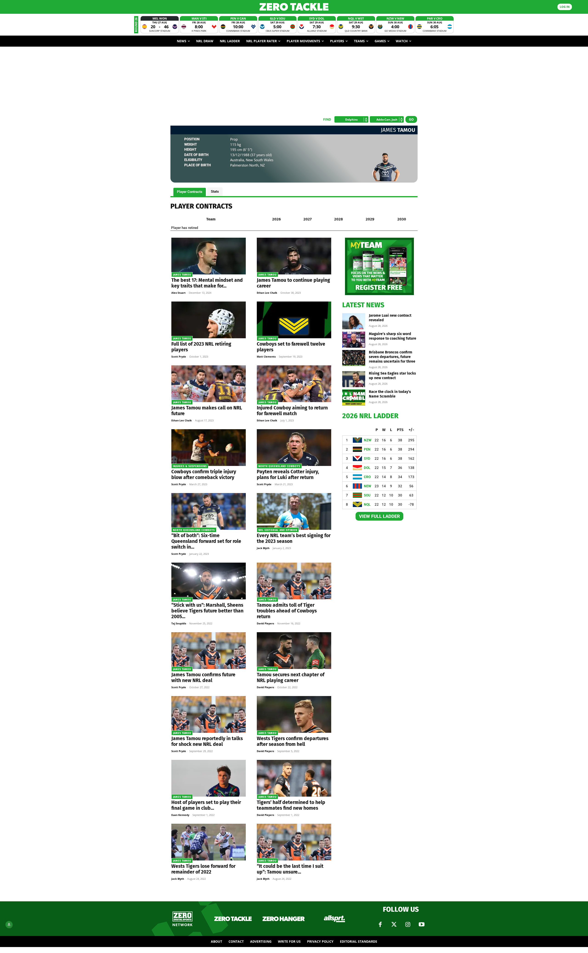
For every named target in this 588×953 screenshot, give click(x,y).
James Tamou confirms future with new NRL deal (203, 677)
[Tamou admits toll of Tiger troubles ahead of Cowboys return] (294, 581)
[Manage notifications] (9, 924)
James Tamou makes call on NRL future (206, 411)
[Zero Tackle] (294, 7)
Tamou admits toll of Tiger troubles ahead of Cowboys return (287, 611)
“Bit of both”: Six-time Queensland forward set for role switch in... (206, 541)
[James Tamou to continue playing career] (294, 256)
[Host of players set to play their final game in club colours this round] (208, 778)
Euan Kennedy (180, 815)
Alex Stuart (178, 292)
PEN (367, 449)
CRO (367, 477)
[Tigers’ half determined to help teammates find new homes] (294, 778)
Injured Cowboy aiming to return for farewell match (292, 411)
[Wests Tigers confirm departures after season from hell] (294, 714)
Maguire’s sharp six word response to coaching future (392, 336)
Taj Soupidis (178, 623)
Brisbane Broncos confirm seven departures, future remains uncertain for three (392, 357)
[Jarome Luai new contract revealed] (353, 321)
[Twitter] (394, 924)
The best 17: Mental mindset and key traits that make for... (207, 283)
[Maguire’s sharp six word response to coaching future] (353, 340)
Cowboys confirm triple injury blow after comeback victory (203, 474)
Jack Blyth (263, 548)
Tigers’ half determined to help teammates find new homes (291, 805)
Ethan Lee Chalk (267, 292)
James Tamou (182, 274)
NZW (367, 440)
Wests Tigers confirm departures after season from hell (292, 741)
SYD (367, 459)
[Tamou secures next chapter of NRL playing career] (294, 650)
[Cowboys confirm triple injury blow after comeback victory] (208, 447)
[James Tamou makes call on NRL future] (208, 383)
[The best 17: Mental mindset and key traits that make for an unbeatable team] (208, 256)
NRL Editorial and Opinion (277, 530)
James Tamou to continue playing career (293, 283)
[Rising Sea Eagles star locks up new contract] (353, 379)
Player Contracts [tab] (189, 192)
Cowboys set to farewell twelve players (291, 347)
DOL (367, 468)
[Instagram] (407, 924)
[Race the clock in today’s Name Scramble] (353, 397)
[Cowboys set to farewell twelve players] (294, 320)
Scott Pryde (178, 356)
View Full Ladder (379, 516)
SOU (367, 495)
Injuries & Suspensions (190, 466)
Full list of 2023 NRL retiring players (201, 347)
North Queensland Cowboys (279, 466)
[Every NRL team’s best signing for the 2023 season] (294, 511)
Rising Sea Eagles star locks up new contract (392, 375)
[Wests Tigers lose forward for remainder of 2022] (208, 842)
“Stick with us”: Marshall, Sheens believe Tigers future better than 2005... (207, 611)
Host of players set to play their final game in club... (206, 805)
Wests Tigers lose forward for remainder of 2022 (203, 869)
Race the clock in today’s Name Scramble (390, 393)
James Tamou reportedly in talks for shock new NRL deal (207, 741)
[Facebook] (380, 924)
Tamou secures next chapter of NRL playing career (290, 677)
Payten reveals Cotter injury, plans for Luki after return (288, 474)
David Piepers (265, 623)
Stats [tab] (215, 191)
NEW (367, 486)
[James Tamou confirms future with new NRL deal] (208, 650)
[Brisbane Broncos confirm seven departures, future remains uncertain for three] (353, 358)
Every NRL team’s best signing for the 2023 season (294, 538)
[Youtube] (421, 924)
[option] (160, 24)
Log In (565, 7)
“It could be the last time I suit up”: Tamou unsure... (290, 869)
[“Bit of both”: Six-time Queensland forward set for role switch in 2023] (208, 511)
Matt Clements (266, 356)
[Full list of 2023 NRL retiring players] (208, 320)
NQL (367, 504)
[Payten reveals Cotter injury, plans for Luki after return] (294, 447)
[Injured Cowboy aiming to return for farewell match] (294, 383)
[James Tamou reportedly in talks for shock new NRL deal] (208, 714)
